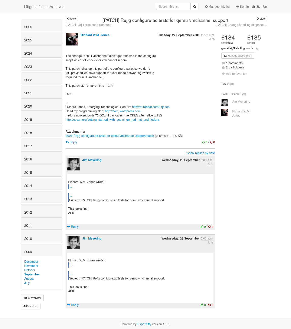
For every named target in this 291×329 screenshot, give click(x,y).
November (31, 266)
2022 (28, 79)
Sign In (244, 6)
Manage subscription (239, 55)
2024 (28, 53)
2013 (28, 198)
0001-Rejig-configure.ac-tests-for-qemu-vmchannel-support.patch (110, 135)
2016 (28, 159)
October (29, 270)
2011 (28, 225)
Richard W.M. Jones (95, 35)
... (70, 186)
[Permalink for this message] (213, 39)
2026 (28, 26)
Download (32, 306)
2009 (28, 251)
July (27, 283)
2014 (28, 185)
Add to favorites (236, 73)
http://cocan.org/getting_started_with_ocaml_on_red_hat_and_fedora (112, 119)
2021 (28, 92)
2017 (28, 145)
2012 (28, 212)
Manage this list (219, 6)
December (31, 261)
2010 (28, 238)
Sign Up (261, 6)
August (29, 278)
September (32, 274)
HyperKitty (144, 324)
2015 (28, 172)
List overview (33, 297)
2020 (28, 106)
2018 (28, 132)
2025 (28, 40)
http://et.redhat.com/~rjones (150, 107)
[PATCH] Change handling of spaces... (241, 25)
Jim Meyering (92, 160)
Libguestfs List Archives (44, 6)
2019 (28, 119)
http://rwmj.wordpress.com (123, 111)
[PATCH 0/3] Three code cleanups (88, 25)
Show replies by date (201, 153)
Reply (73, 142)
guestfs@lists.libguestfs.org (239, 48)
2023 (28, 66)
